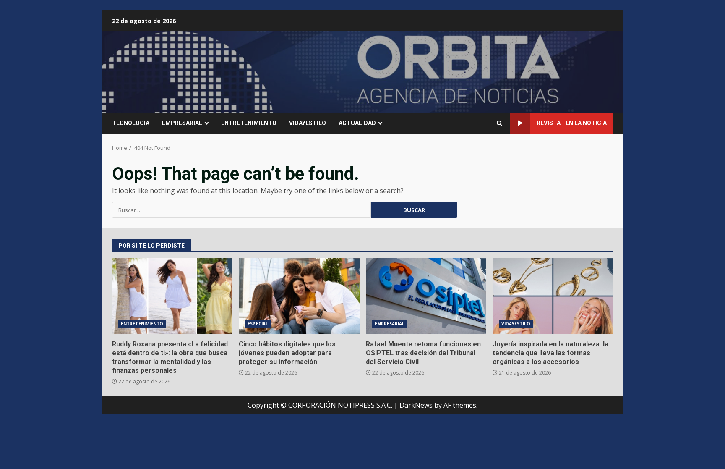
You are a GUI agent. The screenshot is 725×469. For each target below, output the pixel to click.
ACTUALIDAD (357, 123)
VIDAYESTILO (307, 123)
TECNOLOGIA (130, 123)
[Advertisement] (465, 71)
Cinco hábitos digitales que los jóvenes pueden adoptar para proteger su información (299, 296)
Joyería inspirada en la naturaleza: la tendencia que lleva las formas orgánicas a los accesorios (553, 296)
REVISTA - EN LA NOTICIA (572, 123)
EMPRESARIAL (182, 123)
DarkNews (416, 405)
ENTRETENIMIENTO (248, 123)
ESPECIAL (258, 324)
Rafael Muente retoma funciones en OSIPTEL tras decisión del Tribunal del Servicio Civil (426, 296)
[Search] (499, 123)
